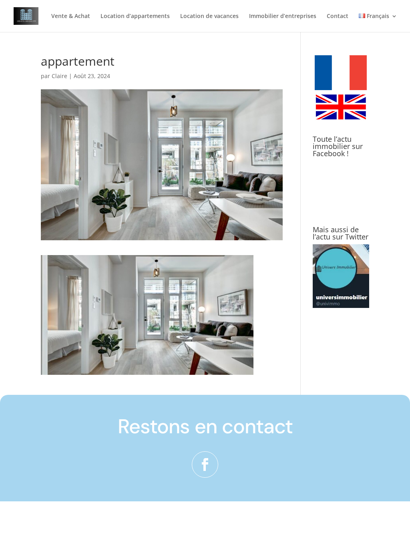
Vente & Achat (70, 16)
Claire (59, 76)
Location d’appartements (135, 16)
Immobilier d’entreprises (282, 16)
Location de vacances (209, 16)
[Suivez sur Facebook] (205, 464)
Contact (337, 16)
